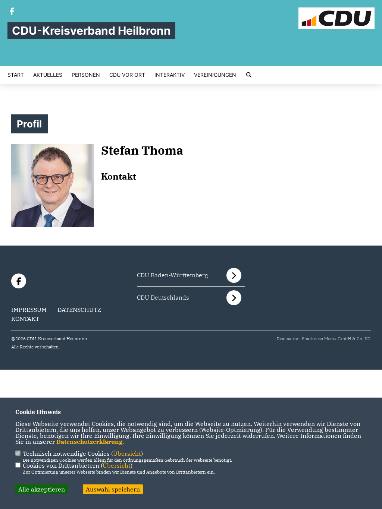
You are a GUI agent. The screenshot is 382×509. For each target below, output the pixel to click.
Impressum (29, 309)
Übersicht (127, 453)
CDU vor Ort (127, 75)
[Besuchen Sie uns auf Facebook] (11, 12)
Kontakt (25, 318)
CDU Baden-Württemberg (172, 275)
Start (15, 75)
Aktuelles (47, 75)
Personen (86, 75)
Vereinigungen (215, 75)
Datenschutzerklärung (89, 441)
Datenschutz (79, 309)
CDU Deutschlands (163, 297)
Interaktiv (169, 75)
